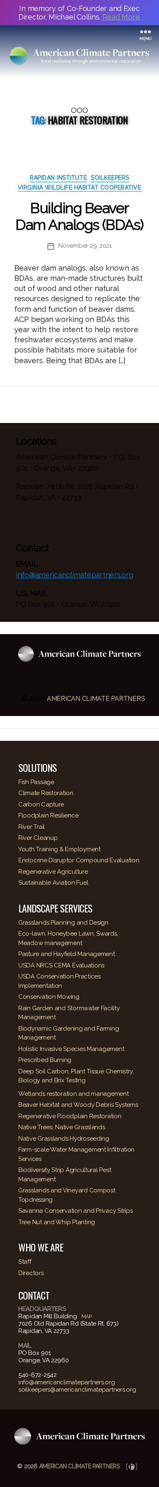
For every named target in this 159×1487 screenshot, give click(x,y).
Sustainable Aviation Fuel (53, 882)
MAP (87, 1316)
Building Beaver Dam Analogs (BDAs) (79, 216)
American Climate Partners (96, 699)
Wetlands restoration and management (73, 1093)
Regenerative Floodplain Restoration (69, 1116)
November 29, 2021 (85, 245)
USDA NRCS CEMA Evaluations (61, 965)
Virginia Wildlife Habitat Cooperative (79, 187)
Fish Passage (36, 782)
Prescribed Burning (44, 1060)
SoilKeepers (110, 177)
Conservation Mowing (49, 996)
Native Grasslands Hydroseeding (63, 1138)
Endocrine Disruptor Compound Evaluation (78, 860)
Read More (121, 17)
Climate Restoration (45, 793)
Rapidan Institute (58, 177)
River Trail (31, 827)
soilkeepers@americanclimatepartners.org (77, 1389)
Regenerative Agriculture (53, 871)
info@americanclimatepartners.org (74, 575)
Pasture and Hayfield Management (66, 954)
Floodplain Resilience (48, 815)
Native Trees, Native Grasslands (61, 1127)
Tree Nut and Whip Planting (56, 1222)
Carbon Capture (41, 804)
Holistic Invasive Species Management (71, 1049)
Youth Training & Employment (59, 849)
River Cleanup (38, 838)
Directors (31, 1273)
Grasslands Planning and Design (63, 922)
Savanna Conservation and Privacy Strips (75, 1210)
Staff (24, 1261)
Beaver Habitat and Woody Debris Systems (78, 1104)
